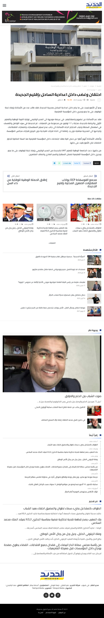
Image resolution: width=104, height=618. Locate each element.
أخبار (73, 219)
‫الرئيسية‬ (99, 86)
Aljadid (92, 99)
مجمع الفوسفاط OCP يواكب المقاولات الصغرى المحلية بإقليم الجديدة (77, 181)
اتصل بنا (40, 612)
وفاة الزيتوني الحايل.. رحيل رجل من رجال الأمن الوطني (19, 229)
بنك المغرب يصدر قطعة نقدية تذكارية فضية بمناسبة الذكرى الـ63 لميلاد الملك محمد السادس (52, 231)
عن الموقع (62, 612)
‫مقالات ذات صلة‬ (94, 199)
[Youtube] (52, 595)
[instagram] (46, 595)
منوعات (92, 86)
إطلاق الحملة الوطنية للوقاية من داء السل (27, 180)
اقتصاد (40, 219)
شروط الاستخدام (51, 612)
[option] (86, 218)
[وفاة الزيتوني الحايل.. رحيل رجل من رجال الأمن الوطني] (18, 212)
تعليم (85, 86)
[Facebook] (58, 595)
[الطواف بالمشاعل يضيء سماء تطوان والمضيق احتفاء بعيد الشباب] (86, 212)
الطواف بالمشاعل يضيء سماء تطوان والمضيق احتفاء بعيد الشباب (86, 229)
